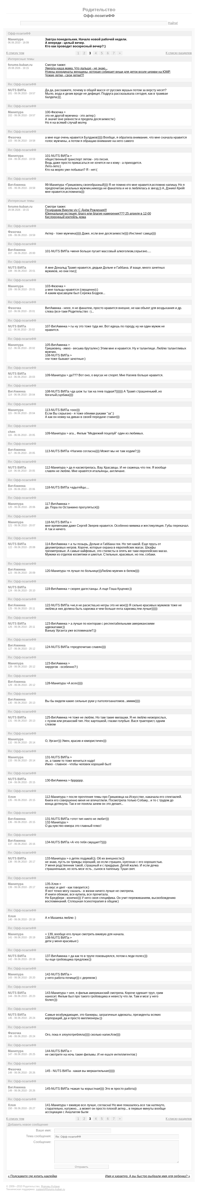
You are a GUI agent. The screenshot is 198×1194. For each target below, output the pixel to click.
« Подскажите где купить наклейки (32, 1176)
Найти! (173, 23)
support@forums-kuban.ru (50, 1189)
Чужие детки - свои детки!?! (64, 75)
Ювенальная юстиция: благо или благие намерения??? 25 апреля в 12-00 (98, 213)
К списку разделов (179, 53)
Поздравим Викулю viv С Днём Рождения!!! (76, 210)
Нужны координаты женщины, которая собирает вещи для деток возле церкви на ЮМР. (108, 71)
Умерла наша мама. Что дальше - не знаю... (76, 68)
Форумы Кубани (50, 1186)
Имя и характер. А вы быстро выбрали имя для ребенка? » (147, 1176)
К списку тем (15, 53)
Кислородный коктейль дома (65, 217)
